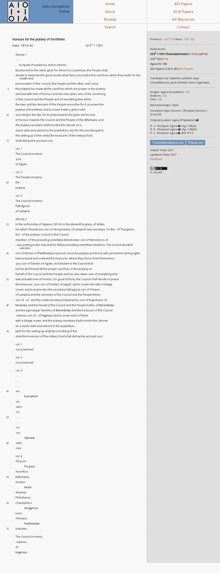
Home (110, 4)
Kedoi (28, 487)
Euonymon (31, 396)
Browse (110, 19)
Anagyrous (31, 508)
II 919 (169, 39)
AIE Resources (183, 19)
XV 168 (158, 64)
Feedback (156, 159)
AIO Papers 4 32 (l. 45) (163, 69)
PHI (204, 54)
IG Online (194, 54)
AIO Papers (183, 4)
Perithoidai (45, 253)
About (110, 11)
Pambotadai (32, 523)
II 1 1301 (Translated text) (168, 54)
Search (110, 27)
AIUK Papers (183, 11)
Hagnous (47, 315)
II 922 (189, 39)
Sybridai (29, 438)
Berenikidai (106, 305)
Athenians (90, 120)
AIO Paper (185, 69)
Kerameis (21, 305)
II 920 (155, 59)
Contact (183, 27)
